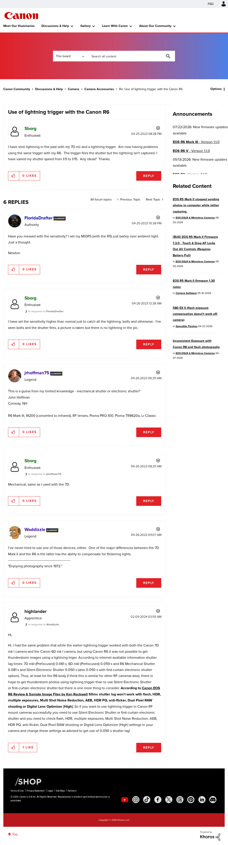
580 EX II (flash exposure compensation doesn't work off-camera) (195, 314)
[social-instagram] (135, 799)
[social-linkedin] (202, 799)
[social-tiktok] (146, 799)
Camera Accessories (99, 89)
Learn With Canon (115, 26)
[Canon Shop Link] (26, 781)
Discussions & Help (55, 26)
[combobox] (131, 56)
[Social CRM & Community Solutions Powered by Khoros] (210, 835)
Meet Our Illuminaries (19, 26)
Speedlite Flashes (186, 326)
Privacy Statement (35, 791)
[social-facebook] (157, 799)
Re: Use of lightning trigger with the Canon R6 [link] (151, 89)
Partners (72, 791)
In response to (45, 311)
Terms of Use (17, 791)
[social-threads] (179, 799)
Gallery (85, 26)
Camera (73, 89)
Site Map (60, 791)
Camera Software (186, 293)
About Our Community (155, 26)
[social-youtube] (124, 799)
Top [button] (15, 834)
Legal (50, 791)
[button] (13, 175)
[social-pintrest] (190, 799)
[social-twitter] (168, 799)
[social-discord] (212, 799)
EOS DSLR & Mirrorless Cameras (195, 218)
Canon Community (21, 15)
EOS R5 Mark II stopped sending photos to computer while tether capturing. (196, 205)
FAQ (211, 4)
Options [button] (216, 89)
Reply (148, 176)
